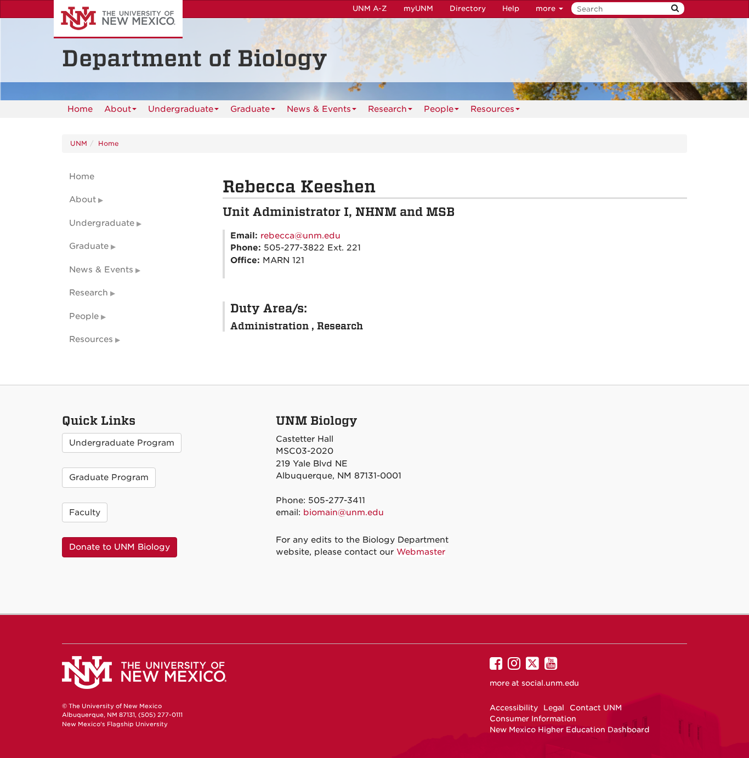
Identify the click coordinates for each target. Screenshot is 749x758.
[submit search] (675, 8)
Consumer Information (533, 718)
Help (510, 8)
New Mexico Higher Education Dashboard (569, 729)
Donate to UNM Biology (119, 547)
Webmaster (420, 552)
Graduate (250, 109)
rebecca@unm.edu (300, 236)
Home (80, 109)
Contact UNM (596, 707)
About (117, 109)
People (438, 109)
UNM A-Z (370, 8)
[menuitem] (80, 109)
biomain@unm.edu (343, 512)
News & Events (319, 109)
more (547, 8)
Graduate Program (109, 477)
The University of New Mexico (118, 19)
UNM (78, 143)
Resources (492, 109)
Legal (553, 707)
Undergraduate (180, 109)
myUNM (418, 8)
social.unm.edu (550, 683)
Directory (468, 8)
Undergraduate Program (121, 443)
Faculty (84, 512)
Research (387, 109)
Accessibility (514, 707)
